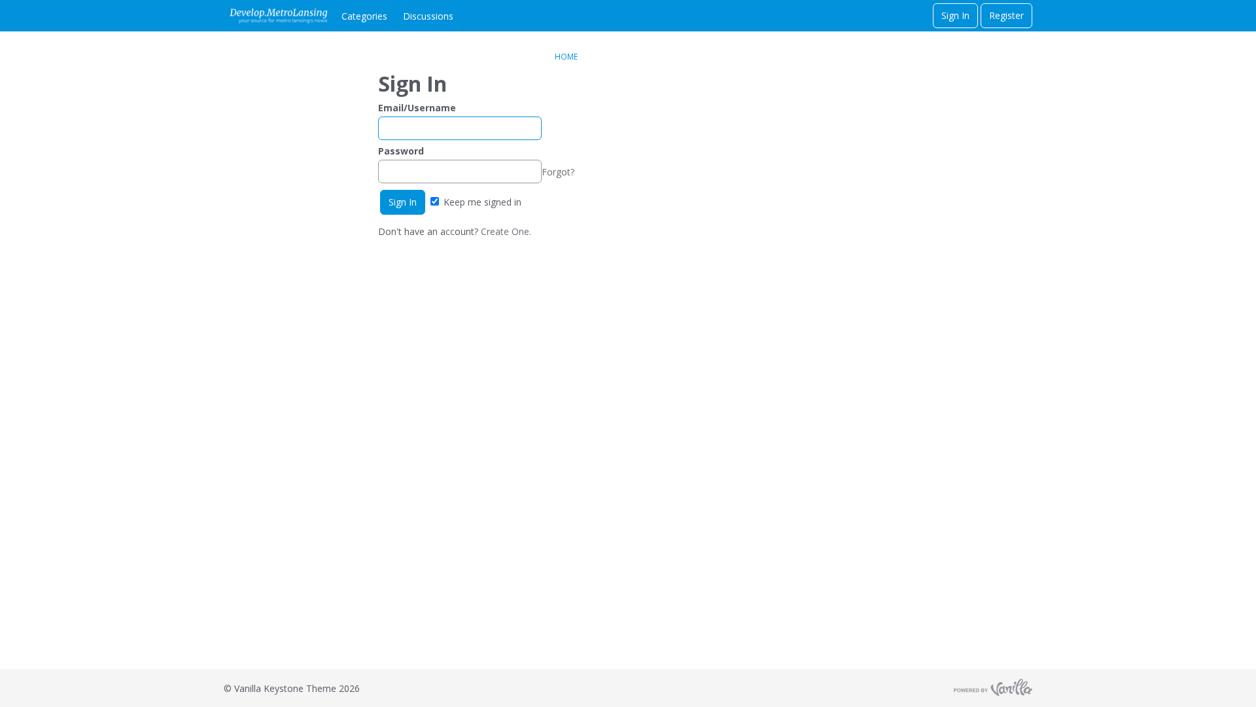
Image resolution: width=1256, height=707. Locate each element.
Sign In (955, 15)
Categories (364, 16)
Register (1006, 15)
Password (401, 151)
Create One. (506, 231)
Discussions (428, 16)
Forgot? (558, 172)
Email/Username (417, 107)
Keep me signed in (481, 202)
